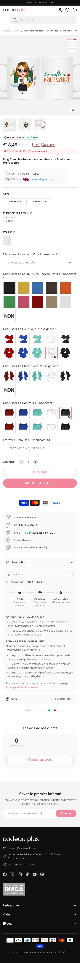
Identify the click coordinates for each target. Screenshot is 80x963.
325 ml (9, 221)
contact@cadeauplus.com (23, 848)
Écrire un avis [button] (40, 760)
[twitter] (49, 710)
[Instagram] (20, 874)
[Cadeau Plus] (15, 10)
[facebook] (43, 710)
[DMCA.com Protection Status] (40, 889)
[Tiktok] (27, 874)
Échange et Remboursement (22, 687)
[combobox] (43, 20)
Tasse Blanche (15, 201)
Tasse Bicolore (40, 201)
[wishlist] (67, 10)
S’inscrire (66, 813)
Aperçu (42, 472)
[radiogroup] (40, 302)
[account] (60, 10)
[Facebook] (5, 874)
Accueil (7, 30)
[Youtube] (34, 874)
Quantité (9, 462)
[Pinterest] (42, 874)
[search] (15, 20)
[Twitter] (12, 874)
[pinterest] (55, 710)
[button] (40, 255)
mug (17, 30)
